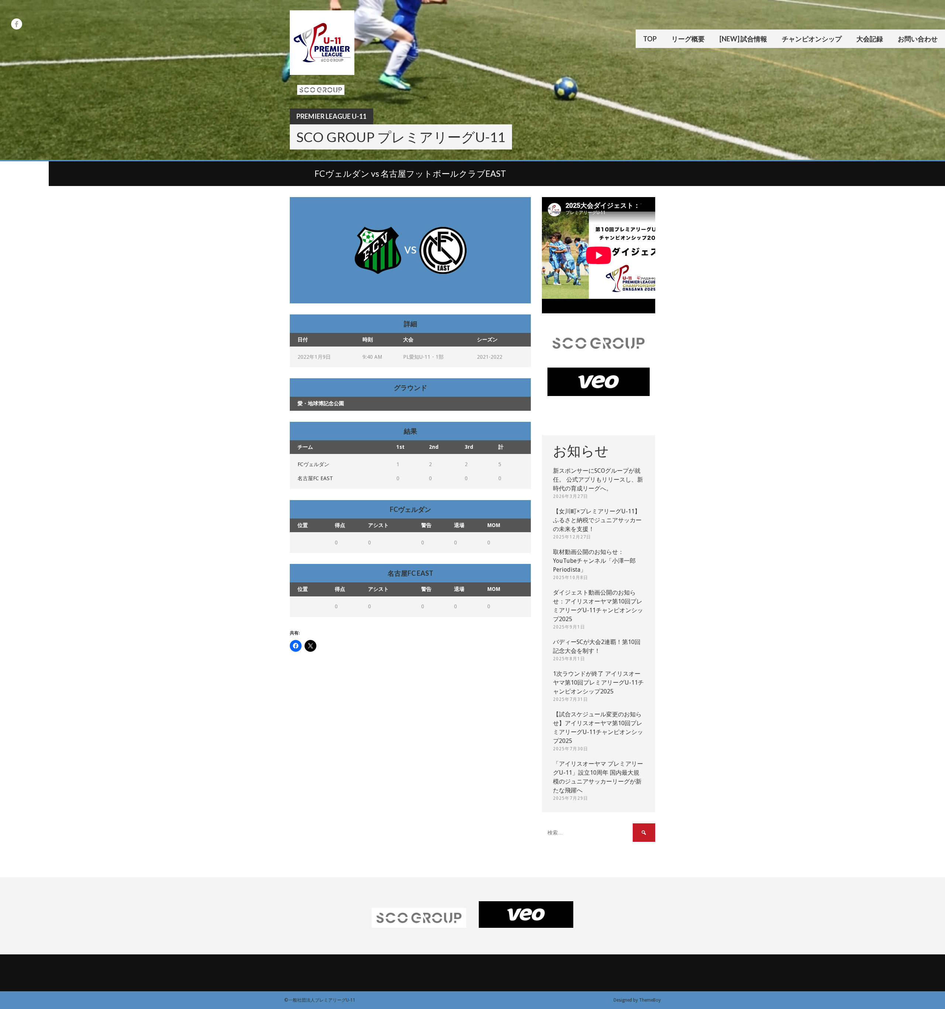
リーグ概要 (688, 39)
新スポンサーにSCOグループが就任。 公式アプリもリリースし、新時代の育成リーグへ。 (598, 479)
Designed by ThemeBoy (637, 1000)
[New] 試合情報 (743, 39)
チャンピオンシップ (812, 39)
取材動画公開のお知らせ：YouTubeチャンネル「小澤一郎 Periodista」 (594, 560)
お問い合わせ (918, 39)
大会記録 (869, 39)
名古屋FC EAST (315, 478)
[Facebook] (16, 24)
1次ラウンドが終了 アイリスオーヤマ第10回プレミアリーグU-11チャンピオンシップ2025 (598, 682)
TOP (650, 39)
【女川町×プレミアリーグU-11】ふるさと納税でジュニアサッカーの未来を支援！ (597, 520)
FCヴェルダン (313, 464)
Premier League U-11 (331, 116)
